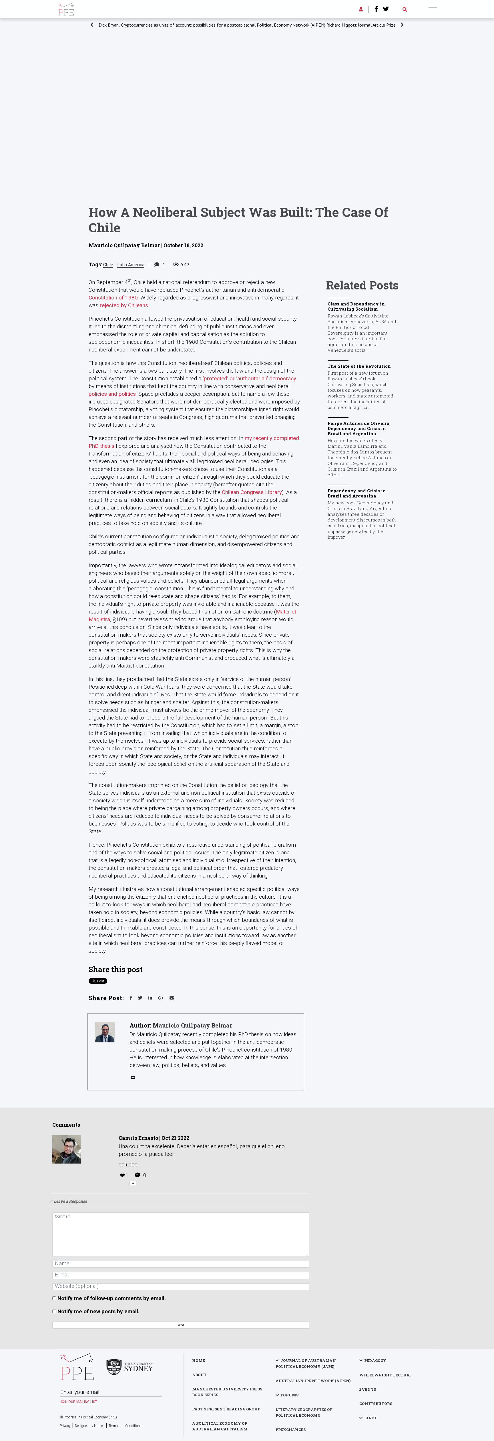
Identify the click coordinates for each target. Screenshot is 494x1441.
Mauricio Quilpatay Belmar (192, 1025)
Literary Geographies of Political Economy (304, 1412)
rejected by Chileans (124, 305)
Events (367, 1389)
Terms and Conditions (125, 1426)
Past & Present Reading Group (226, 1409)
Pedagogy (375, 1360)
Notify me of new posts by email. (98, 1311)
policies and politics (112, 394)
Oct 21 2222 (175, 1138)
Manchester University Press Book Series (227, 1391)
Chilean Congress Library (252, 492)
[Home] (66, 8)
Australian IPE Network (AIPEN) (313, 1380)
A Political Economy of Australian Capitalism (220, 1426)
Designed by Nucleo (89, 1426)
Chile (108, 264)
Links (370, 1417)
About (199, 1374)
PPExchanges (291, 1429)
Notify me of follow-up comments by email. (111, 1298)
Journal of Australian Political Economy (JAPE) (306, 1363)
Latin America (130, 264)
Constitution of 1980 (113, 297)
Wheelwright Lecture (385, 1375)
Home (198, 1360)
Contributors (375, 1403)
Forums (289, 1395)
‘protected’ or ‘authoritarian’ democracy (249, 378)
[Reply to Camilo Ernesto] (133, 1183)
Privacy (65, 1426)
